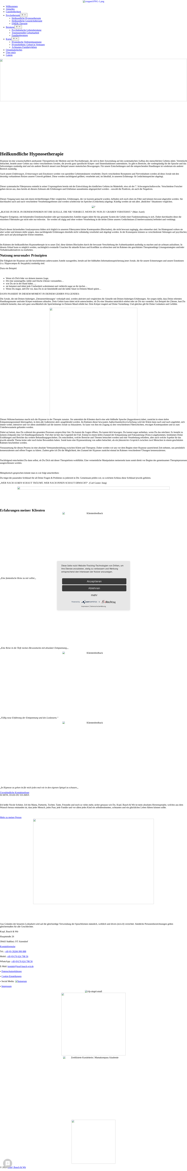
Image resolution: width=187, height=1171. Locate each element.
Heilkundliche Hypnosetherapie (26, 18)
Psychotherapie (13, 15)
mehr (94, 595)
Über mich (11, 52)
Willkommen (12, 6)
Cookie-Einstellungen (11, 976)
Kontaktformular (7, 946)
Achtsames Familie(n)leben (24, 47)
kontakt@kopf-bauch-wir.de (21, 966)
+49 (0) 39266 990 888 (15, 951)
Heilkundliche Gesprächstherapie (27, 21)
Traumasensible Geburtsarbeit (25, 32)
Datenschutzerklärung (11, 971)
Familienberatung (20, 35)
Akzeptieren (94, 581)
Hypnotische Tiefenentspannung (26, 42)
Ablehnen (94, 588)
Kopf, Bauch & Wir (17, 1167)
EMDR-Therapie (19, 23)
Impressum (6, 986)
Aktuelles (10, 9)
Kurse (8, 39)
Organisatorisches (14, 50)
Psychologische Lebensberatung (26, 30)
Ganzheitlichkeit (13, 11)
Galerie (9, 55)
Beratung (10, 27)
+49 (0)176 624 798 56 (17, 956)
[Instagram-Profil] (21, 981)
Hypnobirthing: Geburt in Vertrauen (28, 44)
